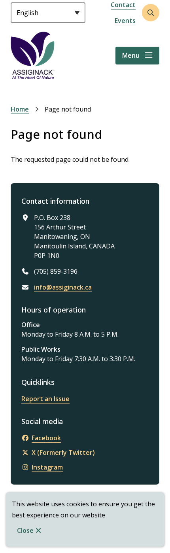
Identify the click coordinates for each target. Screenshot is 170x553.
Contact (123, 4)
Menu (131, 55)
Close (25, 530)
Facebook (46, 438)
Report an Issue (45, 398)
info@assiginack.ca (63, 287)
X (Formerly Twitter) (63, 452)
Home (20, 109)
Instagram (47, 467)
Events (125, 20)
